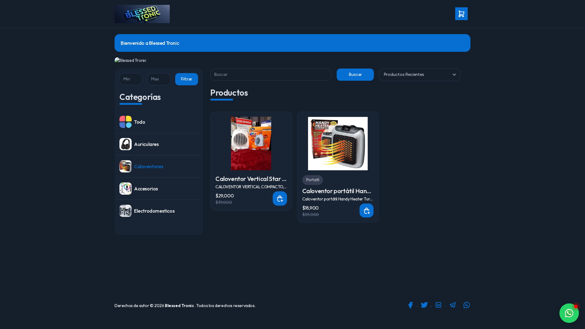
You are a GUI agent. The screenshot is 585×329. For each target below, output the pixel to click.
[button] (462, 14)
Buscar (355, 74)
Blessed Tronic (180, 305)
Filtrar (186, 79)
